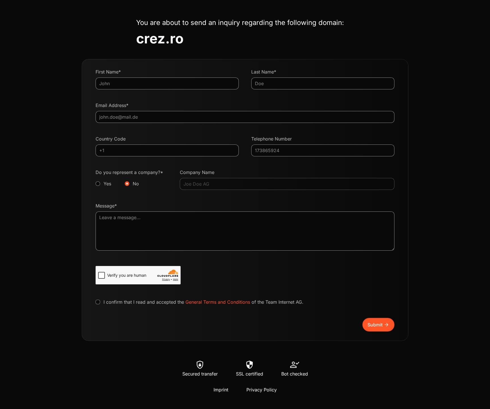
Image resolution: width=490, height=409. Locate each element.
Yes (107, 183)
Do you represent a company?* (129, 177)
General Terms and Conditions (217, 302)
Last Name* (263, 72)
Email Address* (112, 105)
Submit (378, 324)
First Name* (108, 72)
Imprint (221, 390)
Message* (106, 206)
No (136, 183)
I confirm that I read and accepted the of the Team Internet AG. (203, 302)
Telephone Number (271, 139)
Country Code (111, 139)
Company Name (197, 172)
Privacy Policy (261, 390)
